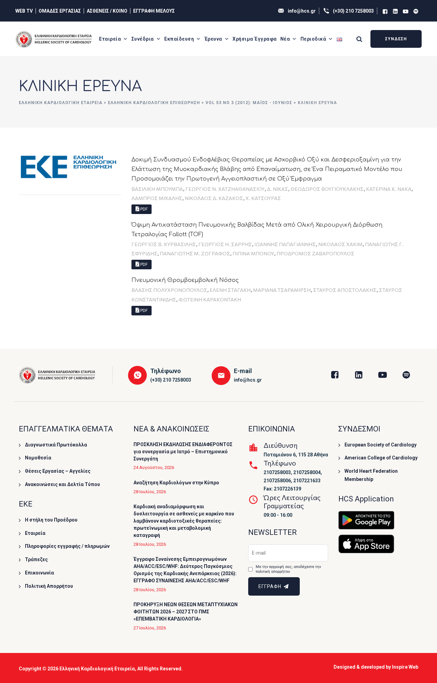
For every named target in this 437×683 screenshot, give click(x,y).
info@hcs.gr (302, 11)
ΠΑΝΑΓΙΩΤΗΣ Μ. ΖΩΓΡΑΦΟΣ (195, 253)
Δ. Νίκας (277, 189)
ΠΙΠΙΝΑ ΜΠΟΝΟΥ (253, 253)
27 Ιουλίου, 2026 (149, 627)
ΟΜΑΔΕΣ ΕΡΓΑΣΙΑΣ (60, 11)
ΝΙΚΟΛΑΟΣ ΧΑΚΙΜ (340, 244)
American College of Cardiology (381, 457)
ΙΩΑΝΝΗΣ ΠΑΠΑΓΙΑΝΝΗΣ (285, 244)
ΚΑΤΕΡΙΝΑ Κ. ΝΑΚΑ (388, 189)
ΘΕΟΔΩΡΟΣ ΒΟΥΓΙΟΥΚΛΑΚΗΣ (327, 189)
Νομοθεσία (38, 457)
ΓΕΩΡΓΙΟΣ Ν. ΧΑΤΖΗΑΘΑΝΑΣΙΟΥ (225, 189)
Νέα (285, 39)
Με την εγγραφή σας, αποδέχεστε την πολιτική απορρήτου (288, 569)
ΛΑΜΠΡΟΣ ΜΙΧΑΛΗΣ (156, 198)
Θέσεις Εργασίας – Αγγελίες (57, 471)
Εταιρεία (110, 39)
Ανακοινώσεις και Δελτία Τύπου (62, 484)
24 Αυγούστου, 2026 (153, 467)
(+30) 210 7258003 (353, 11)
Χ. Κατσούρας (263, 198)
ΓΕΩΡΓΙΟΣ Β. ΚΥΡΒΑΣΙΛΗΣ (163, 244)
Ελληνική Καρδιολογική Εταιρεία (97, 668)
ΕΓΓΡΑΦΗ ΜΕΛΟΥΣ (154, 11)
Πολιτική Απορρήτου (49, 586)
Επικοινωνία (39, 572)
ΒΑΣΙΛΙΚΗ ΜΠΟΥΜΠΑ (157, 189)
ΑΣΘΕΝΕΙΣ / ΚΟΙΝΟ (107, 11)
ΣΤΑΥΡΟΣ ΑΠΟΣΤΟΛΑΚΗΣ (345, 290)
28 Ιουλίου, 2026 (149, 491)
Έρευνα (213, 39)
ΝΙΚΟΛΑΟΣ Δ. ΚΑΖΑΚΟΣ (214, 198)
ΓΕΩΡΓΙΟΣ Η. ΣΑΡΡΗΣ (225, 244)
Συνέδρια (142, 39)
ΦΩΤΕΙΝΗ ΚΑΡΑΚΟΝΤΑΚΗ (210, 299)
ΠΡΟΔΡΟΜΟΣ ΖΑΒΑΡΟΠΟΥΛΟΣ (315, 253)
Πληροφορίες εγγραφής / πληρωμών (67, 546)
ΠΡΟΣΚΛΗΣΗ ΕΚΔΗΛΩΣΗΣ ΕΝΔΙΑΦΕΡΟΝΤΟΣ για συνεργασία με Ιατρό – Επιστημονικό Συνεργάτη (182, 451)
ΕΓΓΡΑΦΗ (270, 586)
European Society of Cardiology (380, 444)
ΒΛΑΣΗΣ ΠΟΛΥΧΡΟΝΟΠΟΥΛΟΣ (169, 290)
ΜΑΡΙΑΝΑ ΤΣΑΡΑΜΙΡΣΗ (282, 290)
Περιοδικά (313, 39)
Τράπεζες (36, 559)
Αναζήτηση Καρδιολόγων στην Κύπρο (176, 482)
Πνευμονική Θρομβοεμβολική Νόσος (185, 280)
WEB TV (24, 11)
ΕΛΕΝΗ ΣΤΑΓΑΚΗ (230, 290)
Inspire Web (405, 667)
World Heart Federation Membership (371, 475)
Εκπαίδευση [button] (179, 39)
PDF (143, 209)
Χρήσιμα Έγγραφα (254, 39)
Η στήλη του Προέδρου (51, 520)
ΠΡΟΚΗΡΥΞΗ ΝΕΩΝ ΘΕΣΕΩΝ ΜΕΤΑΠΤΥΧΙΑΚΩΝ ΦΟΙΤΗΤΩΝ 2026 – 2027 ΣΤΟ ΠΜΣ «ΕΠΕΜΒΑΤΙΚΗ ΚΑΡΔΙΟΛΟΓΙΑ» (185, 612)
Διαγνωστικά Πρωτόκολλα (56, 444)
